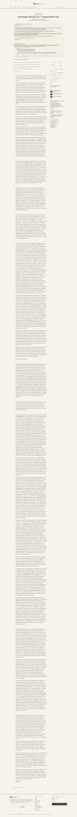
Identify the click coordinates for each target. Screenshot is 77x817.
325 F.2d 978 (20, 441)
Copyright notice (53, 122)
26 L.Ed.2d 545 (28, 574)
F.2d (23, 11)
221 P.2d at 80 (33, 653)
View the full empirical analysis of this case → (21, 59)
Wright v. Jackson (35, 748)
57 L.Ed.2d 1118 (23, 571)
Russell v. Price (19, 335)
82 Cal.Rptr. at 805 (30, 595)
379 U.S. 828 (36, 441)
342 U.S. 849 (28, 351)
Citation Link (56, 69)
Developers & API (55, 798)
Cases (36, 798)
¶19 (14, 457)
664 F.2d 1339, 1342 (31, 175)
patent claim (22, 433)
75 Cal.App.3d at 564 (25, 579)
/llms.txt (53, 799)
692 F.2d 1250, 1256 (30, 170)
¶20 (14, 477)
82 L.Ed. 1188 (43, 564)
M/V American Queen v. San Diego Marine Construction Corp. (32, 165)
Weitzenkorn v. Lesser (20, 673)
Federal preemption (53, 126)
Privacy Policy (49, 814)
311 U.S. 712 (39, 324)
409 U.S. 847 (18, 307)
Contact (25, 814)
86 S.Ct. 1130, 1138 (36, 468)
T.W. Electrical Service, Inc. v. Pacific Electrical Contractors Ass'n (32, 46)
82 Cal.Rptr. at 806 (26, 591)
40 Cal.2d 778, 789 (28, 673)
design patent (28, 424)
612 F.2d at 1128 (35, 367)
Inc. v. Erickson (19, 573)
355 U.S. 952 (18, 323)
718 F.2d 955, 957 (41, 176)
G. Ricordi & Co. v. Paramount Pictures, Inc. (33, 350)
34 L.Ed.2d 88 (29, 307)
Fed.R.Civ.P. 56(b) (28, 735)
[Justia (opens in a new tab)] (23, 806)
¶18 (14, 414)
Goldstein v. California (29, 198)
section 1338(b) (27, 489)
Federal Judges (37, 802)
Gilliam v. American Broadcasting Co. (23, 285)
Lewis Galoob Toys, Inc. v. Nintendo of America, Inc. (34, 32)
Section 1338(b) (19, 436)
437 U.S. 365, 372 (19, 480)
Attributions (38, 814)
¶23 (14, 568)
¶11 (14, 243)
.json (18, 787)
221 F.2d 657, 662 (28, 563)
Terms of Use (43, 814)
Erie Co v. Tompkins (20, 36)
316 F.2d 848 (37, 422)
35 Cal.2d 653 (35, 643)
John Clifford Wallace (56, 90)
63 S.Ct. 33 (43, 499)
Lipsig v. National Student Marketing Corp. (31, 744)
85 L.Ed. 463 (20, 326)
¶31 (14, 769)
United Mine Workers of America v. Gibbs (31, 36)
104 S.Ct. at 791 (28, 291)
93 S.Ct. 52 (23, 307)
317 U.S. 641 (38, 499)
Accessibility (20, 814)
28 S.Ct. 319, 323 (30, 252)
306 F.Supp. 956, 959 (42, 416)
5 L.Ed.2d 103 (39, 389)
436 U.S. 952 (41, 570)
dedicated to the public (20, 350)
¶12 (14, 295)
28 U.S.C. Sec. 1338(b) (39, 430)
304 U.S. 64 (32, 564)
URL (51, 69)
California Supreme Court (26, 644)
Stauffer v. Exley (31, 455)
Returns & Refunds (31, 814)
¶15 (14, 358)
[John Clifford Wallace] (51, 91)
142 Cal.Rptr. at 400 (27, 614)
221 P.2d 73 (40, 643)
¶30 (14, 752)
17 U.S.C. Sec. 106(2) (31, 268)
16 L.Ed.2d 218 (44, 468)
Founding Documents (38, 807)
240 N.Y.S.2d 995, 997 (40, 585)
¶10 (14, 214)
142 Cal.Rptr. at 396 (36, 579)
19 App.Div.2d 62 (32, 585)
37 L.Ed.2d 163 (23, 200)
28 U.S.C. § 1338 (35, 34)
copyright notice (34, 114)
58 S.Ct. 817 (37, 564)
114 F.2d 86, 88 (24, 324)
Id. (16, 617)
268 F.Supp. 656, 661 (40, 488)
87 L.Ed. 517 (18, 500)
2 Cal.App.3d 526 (25, 573)
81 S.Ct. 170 (34, 389)
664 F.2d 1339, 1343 (20, 774)
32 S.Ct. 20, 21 (34, 375)
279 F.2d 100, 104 (29, 387)
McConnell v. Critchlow (29, 742)
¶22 (14, 556)
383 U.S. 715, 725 (28, 468)
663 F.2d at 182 (26, 756)
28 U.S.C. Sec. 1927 (37, 172)
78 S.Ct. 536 (23, 323)
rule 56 (19, 735)
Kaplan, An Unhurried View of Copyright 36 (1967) (35, 378)
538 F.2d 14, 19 (34, 285)
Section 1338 (22, 509)
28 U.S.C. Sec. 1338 (34, 485)
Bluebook (61, 69)
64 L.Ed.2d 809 (23, 336)
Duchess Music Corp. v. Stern (26, 306)
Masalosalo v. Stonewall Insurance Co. (30, 176)
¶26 (14, 659)
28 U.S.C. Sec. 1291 (40, 78)
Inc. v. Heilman (35, 568)
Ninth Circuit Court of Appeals (38, 19)
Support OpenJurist (59, 804)
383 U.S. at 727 (21, 482)
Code (36, 799)
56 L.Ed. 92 (40, 375)
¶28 (14, 715)
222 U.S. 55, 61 (28, 375)
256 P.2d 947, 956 (35, 673)
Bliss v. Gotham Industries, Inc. (28, 422)
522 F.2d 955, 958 (42, 748)
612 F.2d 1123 (25, 335)
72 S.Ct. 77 (34, 351)
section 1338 (39, 540)
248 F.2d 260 (32, 321)
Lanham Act (18, 453)
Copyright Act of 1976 (20, 194)
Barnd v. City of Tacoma (22, 175)
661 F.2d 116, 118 (37, 742)
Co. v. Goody (26, 321)
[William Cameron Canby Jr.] (51, 97)
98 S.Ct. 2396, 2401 (28, 480)
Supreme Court (33, 460)
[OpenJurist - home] (38, 4)
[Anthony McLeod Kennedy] (51, 94)
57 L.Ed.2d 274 (37, 480)
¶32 (14, 781)
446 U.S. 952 (41, 335)
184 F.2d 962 (37, 455)
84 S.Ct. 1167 (20, 540)
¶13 (14, 330)
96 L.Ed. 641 (39, 351)
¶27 (14, 680)
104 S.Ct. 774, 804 (35, 249)
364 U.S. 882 (28, 389)
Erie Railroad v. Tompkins (25, 564)
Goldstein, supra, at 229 (32, 370)
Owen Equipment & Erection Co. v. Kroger (45, 36)
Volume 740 (19, 11)
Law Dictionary (37, 800)
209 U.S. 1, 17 (24, 252)
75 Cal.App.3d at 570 (33, 707)
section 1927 (28, 775)
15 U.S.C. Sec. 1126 (25, 453)
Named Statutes (37, 806)
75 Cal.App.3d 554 (42, 568)
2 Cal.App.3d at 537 (22, 595)
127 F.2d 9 (25, 499)
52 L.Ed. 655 (37, 252)
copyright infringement (38, 75)
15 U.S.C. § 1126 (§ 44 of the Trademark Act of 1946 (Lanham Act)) (28, 33)
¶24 (14, 597)
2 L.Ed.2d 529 (29, 323)
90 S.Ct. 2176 (22, 574)
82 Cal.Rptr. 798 (33, 573)
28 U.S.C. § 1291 (29, 34)
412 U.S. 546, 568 (38, 198)
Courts (36, 803)
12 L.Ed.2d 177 (26, 540)
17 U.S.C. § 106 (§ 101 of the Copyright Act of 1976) (48, 33)
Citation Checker (37, 810)
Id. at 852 (25, 430)
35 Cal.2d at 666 (27, 653)
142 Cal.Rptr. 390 (19, 570)
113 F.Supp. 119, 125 (23, 513)
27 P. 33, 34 (22, 710)
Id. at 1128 (18, 359)
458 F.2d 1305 (35, 306)
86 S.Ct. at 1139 (28, 482)
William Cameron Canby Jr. (57, 96)
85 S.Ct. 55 (41, 441)
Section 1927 (18, 718)
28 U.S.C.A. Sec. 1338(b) (40, 516)
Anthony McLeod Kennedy (57, 93)
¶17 (14, 401)
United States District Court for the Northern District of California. (29, 66)
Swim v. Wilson (39, 708)
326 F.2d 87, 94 (29, 538)
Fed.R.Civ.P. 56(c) (31, 167)
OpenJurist (15, 11)
